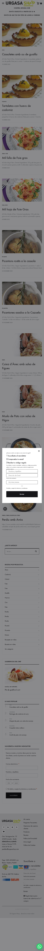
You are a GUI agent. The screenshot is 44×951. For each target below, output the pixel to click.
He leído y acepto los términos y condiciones (16, 488)
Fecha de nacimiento (11, 478)
